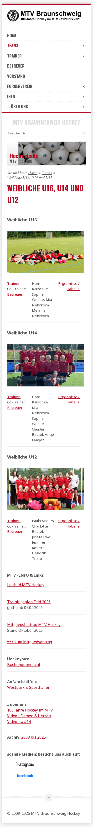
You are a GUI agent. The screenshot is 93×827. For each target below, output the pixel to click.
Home (12, 35)
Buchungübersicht (23, 664)
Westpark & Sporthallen (28, 687)
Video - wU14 (19, 721)
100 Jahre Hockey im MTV (30, 710)
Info (11, 96)
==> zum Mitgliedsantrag (29, 641)
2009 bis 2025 (33, 737)
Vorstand (16, 76)
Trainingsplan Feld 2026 (29, 601)
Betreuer (16, 66)
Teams (12, 45)
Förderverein (19, 86)
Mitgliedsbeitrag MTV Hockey (34, 624)
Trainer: (14, 283)
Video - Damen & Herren (29, 715)
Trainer (14, 56)
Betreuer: (15, 294)
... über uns (17, 106)
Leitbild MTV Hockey (25, 584)
